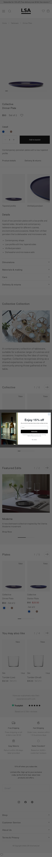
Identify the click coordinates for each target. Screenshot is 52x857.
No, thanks (34, 439)
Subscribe (34, 431)
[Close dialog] (49, 414)
